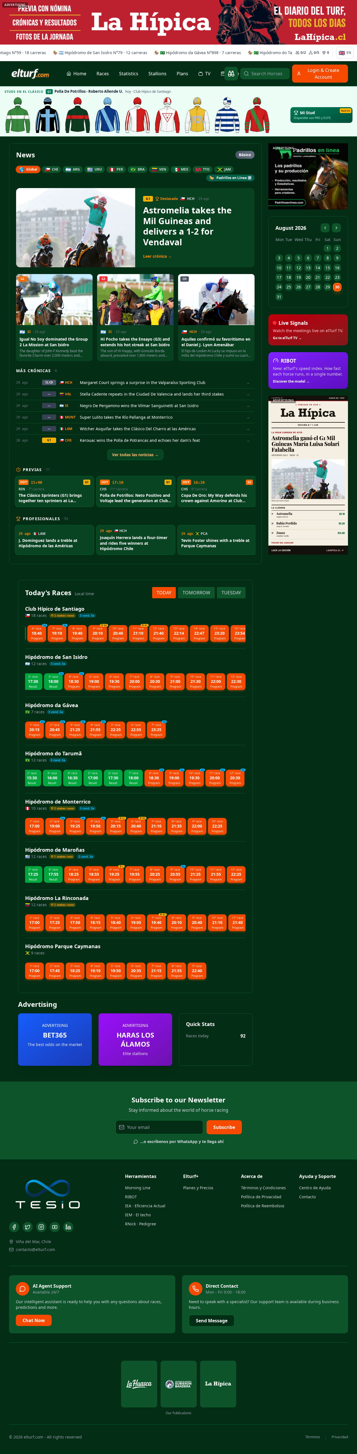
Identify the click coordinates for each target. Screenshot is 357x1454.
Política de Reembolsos (262, 1205)
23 (337, 277)
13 (308, 267)
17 (279, 277)
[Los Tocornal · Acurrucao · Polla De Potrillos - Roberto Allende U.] (77, 115)
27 (308, 287)
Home (79, 73)
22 (327, 277)
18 (288, 277)
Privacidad (340, 1437)
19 (298, 277)
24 (279, 287)
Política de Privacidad (261, 1196)
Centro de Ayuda (315, 1187)
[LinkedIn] (68, 1227)
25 (288, 287)
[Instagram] (41, 1227)
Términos (312, 1437)
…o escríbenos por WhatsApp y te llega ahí (182, 1141)
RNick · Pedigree (140, 1223)
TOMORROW (196, 593)
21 (318, 277)
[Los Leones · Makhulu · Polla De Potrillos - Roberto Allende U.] (167, 115)
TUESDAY (231, 593)
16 (337, 267)
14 (318, 267)
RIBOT (131, 1196)
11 (288, 267)
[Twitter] (28, 1227)
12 (298, 267)
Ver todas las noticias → (135, 454)
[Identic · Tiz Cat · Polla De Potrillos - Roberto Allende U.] (197, 115)
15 (327, 267)
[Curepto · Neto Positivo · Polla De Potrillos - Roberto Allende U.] (137, 115)
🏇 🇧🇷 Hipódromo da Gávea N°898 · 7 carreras (196, 52)
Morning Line (137, 1187)
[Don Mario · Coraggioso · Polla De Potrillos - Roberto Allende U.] (18, 115)
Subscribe (224, 1127)
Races (103, 73)
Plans (182, 73)
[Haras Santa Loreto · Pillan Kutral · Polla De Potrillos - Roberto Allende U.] (107, 115)
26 (298, 287)
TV (208, 73)
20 (308, 277)
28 (318, 287)
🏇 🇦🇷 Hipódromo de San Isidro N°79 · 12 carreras (99, 52)
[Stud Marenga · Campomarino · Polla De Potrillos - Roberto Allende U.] (227, 115)
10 (279, 267)
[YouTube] (55, 1227)
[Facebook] (14, 1227)
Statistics (128, 73)
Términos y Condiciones (263, 1187)
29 (327, 287)
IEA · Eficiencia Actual (145, 1205)
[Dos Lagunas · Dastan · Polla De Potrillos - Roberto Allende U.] (257, 115)
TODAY (164, 593)
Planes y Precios (198, 1187)
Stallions (157, 73)
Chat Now (34, 1320)
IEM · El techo (138, 1214)
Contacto (307, 1196)
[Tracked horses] (231, 73)
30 (337, 287)
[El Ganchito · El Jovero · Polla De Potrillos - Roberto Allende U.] (47, 115)
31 (279, 296)
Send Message (211, 1321)
